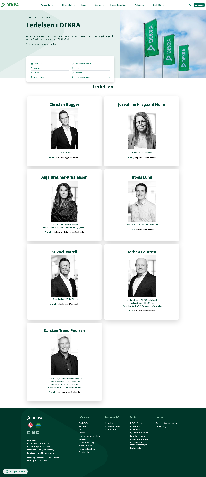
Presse (82, 433)
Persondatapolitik (87, 449)
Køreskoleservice (137, 436)
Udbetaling (161, 426)
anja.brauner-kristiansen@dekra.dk (68, 232)
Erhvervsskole (67, 5)
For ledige (108, 423)
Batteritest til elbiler (139, 439)
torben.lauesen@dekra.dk (145, 310)
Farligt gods (140, 5)
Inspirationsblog (86, 442)
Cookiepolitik (85, 452)
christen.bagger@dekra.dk (68, 157)
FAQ (80, 429)
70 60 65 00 (44, 443)
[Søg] (190, 5)
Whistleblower (85, 446)
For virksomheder (112, 426)
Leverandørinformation (89, 436)
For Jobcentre (110, 429)
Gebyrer (82, 439)
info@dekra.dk (34, 449)
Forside (28, 17)
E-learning (135, 429)
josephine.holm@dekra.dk (145, 157)
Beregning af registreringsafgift (138, 443)
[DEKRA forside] (13, 4)
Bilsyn (83, 5)
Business (98, 5)
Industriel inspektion (118, 5)
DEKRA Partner (137, 423)
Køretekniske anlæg (139, 433)
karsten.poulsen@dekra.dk (68, 392)
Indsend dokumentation (166, 423)
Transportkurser (47, 5)
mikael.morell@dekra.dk (67, 304)
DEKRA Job (135, 426)
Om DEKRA (157, 5)
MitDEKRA (199, 5)
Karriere (82, 426)
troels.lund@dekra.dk (145, 229)
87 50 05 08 (45, 446)
